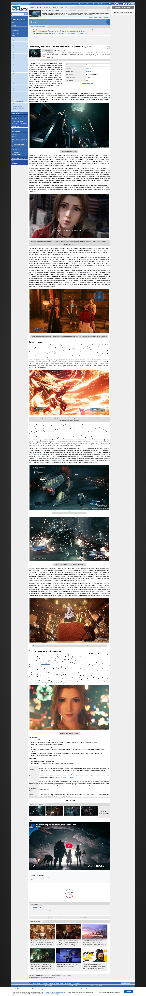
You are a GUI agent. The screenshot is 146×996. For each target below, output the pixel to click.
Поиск (61, 983)
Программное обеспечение (19, 139)
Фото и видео (15, 152)
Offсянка (14, 25)
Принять (128, 991)
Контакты (101, 3)
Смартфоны (15, 147)
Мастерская (15, 118)
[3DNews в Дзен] (118, 3)
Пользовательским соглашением (55, 992)
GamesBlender (16, 103)
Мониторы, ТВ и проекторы (19, 123)
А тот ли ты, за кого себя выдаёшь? (42, 910)
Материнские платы (17, 121)
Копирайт (56, 983)
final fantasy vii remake (38, 977)
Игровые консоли (17, 106)
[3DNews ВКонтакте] (110, 3)
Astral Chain (90, 272)
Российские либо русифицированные (18, 100)
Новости (14, 17)
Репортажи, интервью (18, 108)
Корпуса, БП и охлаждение (19, 116)
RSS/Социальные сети (18, 158)
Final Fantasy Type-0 (60, 460)
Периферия (15, 134)
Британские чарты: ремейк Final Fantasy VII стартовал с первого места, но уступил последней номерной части (68, 943)
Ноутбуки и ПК (16, 131)
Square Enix (89, 68)
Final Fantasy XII (34, 454)
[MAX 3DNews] (115, 3)
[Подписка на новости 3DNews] (126, 3)
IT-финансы (15, 23)
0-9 (14, 38)
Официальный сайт (87, 83)
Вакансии (16, 163)
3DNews (32, 7)
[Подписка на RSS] (129, 3)
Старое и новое (36, 907)
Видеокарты (15, 30)
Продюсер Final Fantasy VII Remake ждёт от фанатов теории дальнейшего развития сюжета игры (42, 943)
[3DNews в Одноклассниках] (121, 3)
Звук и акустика (16, 33)
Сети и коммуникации (18, 144)
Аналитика (15, 28)
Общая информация (18, 111)
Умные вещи (15, 149)
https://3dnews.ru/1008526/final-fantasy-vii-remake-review (55, 975)
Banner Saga (103, 593)
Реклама (87, 3)
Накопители (15, 126)
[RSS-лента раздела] (108, 7)
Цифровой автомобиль (18, 154)
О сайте (81, 3)
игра (46, 977)
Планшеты (15, 136)
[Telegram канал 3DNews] (123, 3)
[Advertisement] (69, 40)
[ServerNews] (19, 19)
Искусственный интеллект (19, 113)
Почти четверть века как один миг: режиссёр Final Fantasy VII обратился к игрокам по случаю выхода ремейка (41, 967)
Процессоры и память (18, 142)
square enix (51, 977)
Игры (13, 35)
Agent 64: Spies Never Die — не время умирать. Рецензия (67, 965)
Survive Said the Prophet (67, 777)
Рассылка (94, 3)
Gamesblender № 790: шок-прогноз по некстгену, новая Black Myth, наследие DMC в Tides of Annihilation (94, 967)
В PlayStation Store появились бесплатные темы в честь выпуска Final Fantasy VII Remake (94, 943)
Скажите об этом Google (37, 878)
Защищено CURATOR (127, 983)
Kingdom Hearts (45, 664)
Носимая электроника (18, 129)
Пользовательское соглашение (72, 983)
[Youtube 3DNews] (113, 3)
